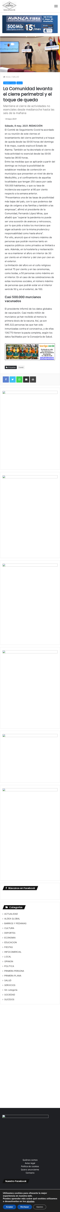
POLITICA (9, 966)
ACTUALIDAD (11, 914)
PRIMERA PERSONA (14, 971)
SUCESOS (9, 999)
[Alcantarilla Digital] (9, 6)
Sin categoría (10, 990)
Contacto (30, 1173)
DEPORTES (9, 933)
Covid (21, 367)
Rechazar (24, 1207)
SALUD (15, 77)
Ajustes (39, 1207)
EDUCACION (10, 942)
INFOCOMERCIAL (13, 952)
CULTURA (9, 928)
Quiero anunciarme (30, 1169)
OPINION (8, 961)
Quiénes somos (30, 1160)
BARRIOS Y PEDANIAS (15, 923)
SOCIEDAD (9, 994)
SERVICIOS (9, 985)
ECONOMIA (10, 937)
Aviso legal (30, 1163)
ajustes (30, 1201)
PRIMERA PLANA (9, 83)
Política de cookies (30, 1166)
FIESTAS (8, 947)
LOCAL (7, 956)
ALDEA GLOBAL (12, 918)
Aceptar (9, 1207)
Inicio (8, 77)
